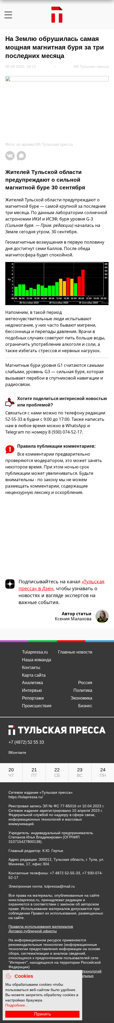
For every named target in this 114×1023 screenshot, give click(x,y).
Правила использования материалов (40, 926)
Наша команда (36, 660)
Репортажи (33, 698)
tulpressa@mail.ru (59, 886)
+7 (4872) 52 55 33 (26, 742)
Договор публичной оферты (32, 931)
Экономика (81, 698)
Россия (85, 682)
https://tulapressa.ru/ (25, 797)
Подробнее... (16, 1005)
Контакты (31, 667)
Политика (82, 690)
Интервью (32, 690)
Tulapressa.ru (35, 652)
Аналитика (32, 682)
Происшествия (36, 706)
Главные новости (75, 652)
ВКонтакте (17, 753)
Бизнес (85, 706)
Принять (42, 1014)
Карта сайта (34, 675)
